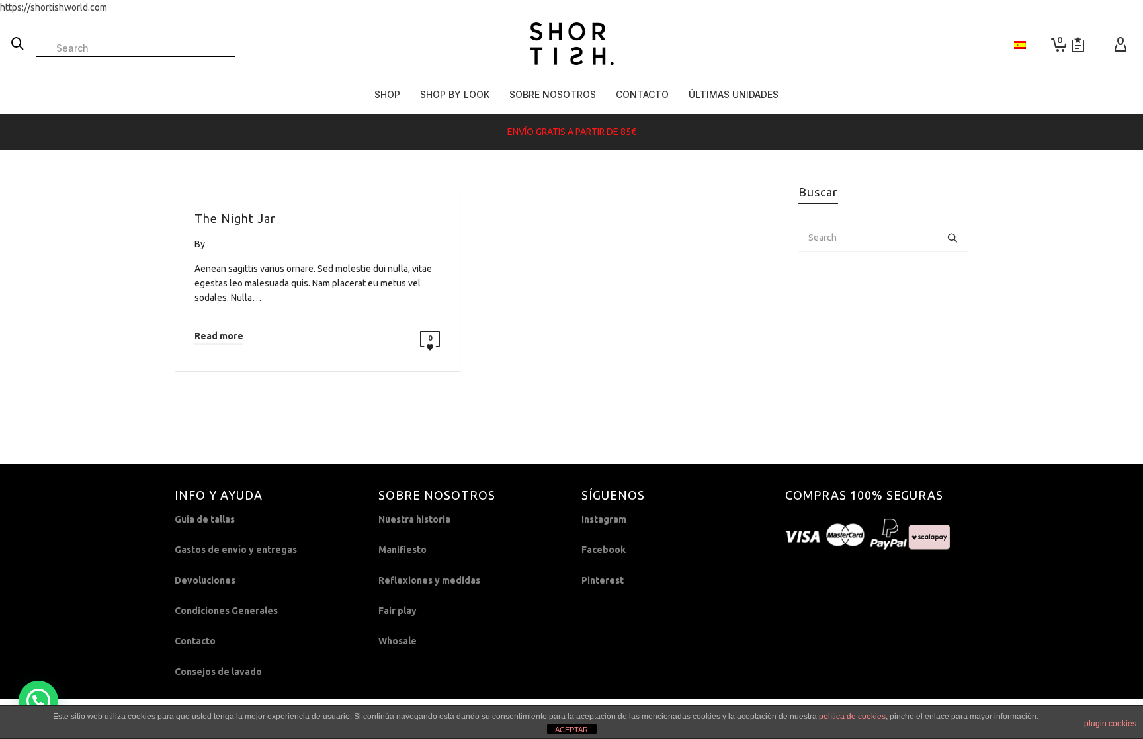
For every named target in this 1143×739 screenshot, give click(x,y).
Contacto (195, 641)
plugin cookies (1110, 723)
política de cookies (852, 716)
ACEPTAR (571, 730)
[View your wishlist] (1078, 45)
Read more (218, 336)
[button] (38, 700)
